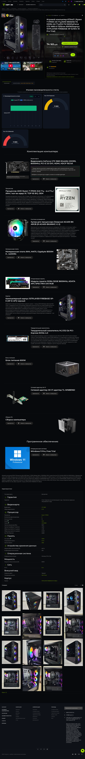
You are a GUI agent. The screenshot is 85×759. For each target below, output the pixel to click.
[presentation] (4, 57)
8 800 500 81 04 (79, 1)
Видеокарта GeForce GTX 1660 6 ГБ (57, 34)
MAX (47, 749)
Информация (36, 707)
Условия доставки (36, 713)
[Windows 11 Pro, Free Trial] (17, 458)
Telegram (41, 749)
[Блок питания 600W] (67, 368)
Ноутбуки (4, 713)
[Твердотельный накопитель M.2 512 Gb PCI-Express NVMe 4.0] (18, 338)
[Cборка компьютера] (67, 424)
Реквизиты (35, 716)
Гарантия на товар (37, 714)
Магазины (35, 709)
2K (35, 96)
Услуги (4, 720)
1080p (31, 96)
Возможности (36, 720)
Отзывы (17, 716)
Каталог (4, 707)
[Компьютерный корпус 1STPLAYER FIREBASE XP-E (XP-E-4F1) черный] (67, 307)
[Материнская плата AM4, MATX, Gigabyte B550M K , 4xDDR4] (67, 259)
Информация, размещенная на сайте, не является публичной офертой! (60, 76)
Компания (18, 707)
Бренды (4, 723)
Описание (6, 83)
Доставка (18, 713)
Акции (3, 718)
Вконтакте (37, 749)
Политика (35, 718)
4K (38, 96)
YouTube (44, 749)
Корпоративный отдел (20, 718)
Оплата (17, 711)
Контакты (18, 709)
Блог (52, 718)
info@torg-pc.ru (69, 715)
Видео (4, 692)
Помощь (53, 707)
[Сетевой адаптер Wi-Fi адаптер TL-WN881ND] (18, 398)
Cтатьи (17, 714)
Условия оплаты (36, 711)
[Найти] (64, 4)
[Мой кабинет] (68, 5)
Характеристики (35, 178)
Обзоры (53, 716)
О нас (17, 720)
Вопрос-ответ (54, 714)
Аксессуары (23, 83)
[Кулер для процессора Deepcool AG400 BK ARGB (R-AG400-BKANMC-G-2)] (18, 230)
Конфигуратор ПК (6, 715)
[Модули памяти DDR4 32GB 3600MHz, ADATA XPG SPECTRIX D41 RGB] (18, 283)
